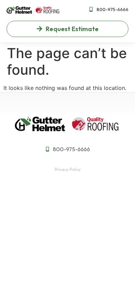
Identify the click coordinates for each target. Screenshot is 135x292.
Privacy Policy (68, 169)
